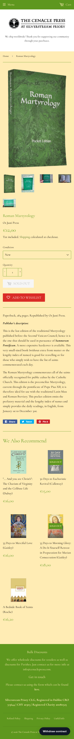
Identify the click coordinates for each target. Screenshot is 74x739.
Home (6, 56)
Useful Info (59, 718)
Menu (11, 4)
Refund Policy (13, 718)
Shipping (25, 237)
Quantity (8, 264)
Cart (68, 4)
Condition (8, 247)
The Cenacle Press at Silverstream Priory (37, 732)
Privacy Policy (43, 718)
